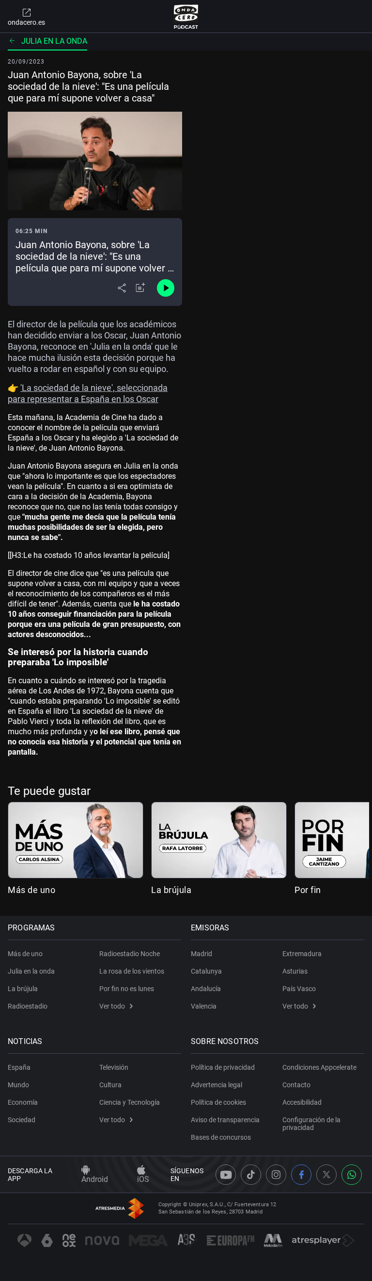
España (19, 1067)
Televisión (113, 1067)
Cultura (110, 1085)
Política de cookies (218, 1102)
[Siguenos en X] (326, 1174)
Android (94, 1179)
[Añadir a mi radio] (140, 288)
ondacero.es (26, 22)
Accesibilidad (302, 1102)
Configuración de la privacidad (311, 1123)
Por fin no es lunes (126, 989)
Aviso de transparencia (225, 1120)
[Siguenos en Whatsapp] (351, 1174)
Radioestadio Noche (129, 954)
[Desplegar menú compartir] (122, 288)
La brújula (171, 890)
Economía (23, 1102)
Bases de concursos (221, 1137)
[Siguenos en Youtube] (226, 1174)
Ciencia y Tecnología (129, 1102)
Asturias (295, 971)
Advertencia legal (216, 1085)
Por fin (307, 890)
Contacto (296, 1085)
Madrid (201, 954)
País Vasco (299, 989)
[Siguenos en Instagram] (276, 1174)
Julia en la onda (54, 41)
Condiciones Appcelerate (319, 1067)
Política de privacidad (223, 1067)
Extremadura (302, 954)
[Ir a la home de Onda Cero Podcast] (186, 16)
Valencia (204, 1006)
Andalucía (206, 989)
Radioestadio (27, 1006)
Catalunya (206, 971)
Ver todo (112, 1006)
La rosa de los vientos (131, 971)
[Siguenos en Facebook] (301, 1174)
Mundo (18, 1085)
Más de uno (31, 890)
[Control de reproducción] (165, 288)
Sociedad (21, 1120)
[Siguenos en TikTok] (251, 1174)
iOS (143, 1179)
